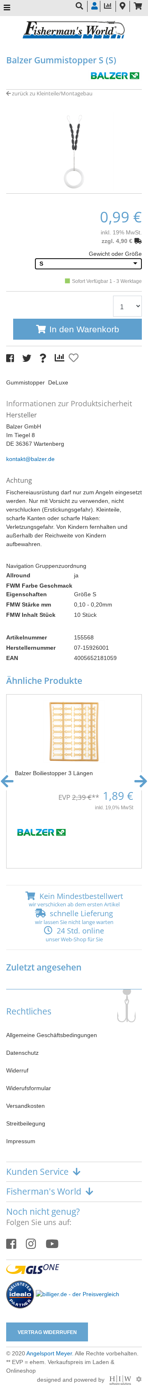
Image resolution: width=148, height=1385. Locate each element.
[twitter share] (26, 358)
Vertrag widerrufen (47, 1332)
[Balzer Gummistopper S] (74, 151)
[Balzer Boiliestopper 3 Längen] (74, 731)
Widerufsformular (28, 1088)
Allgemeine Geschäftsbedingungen (51, 1035)
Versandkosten (25, 1105)
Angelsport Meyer (49, 1353)
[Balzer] (115, 75)
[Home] (74, 31)
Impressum (20, 1141)
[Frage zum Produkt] (42, 358)
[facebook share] (10, 358)
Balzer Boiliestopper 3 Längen (54, 773)
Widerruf (17, 1070)
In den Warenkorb (84, 329)
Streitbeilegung (25, 1123)
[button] (74, 185)
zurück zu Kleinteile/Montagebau (51, 93)
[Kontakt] (122, 6)
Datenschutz (22, 1052)
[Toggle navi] (7, 8)
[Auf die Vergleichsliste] (61, 358)
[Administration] (139, 1379)
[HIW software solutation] (121, 1379)
